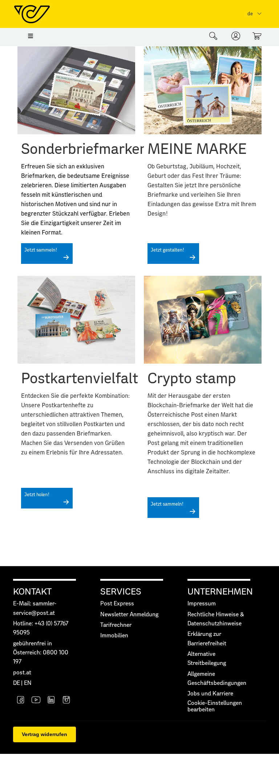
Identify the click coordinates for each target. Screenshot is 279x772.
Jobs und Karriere (210, 694)
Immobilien (114, 635)
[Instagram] (66, 701)
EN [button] (28, 683)
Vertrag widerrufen (44, 734)
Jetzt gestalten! (167, 250)
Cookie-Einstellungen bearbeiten (214, 706)
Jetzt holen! (36, 495)
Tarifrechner (116, 625)
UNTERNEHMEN (220, 592)
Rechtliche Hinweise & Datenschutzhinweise (215, 619)
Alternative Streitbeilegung (206, 658)
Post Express (117, 603)
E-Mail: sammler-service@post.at (35, 608)
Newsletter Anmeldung (129, 614)
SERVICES (120, 592)
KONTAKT (32, 592)
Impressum (201, 603)
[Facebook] (20, 701)
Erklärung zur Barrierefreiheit (206, 639)
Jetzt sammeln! (40, 250)
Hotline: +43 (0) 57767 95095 (40, 628)
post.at (22, 672)
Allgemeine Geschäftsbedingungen (216, 678)
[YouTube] (36, 701)
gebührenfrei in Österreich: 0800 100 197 (40, 653)
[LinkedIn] (51, 701)
